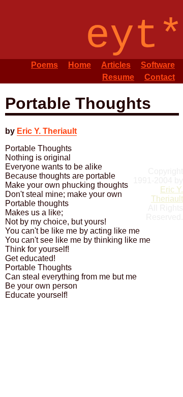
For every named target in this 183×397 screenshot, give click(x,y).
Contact (159, 77)
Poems (44, 65)
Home (79, 65)
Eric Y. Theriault (47, 131)
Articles (116, 65)
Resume (118, 77)
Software (158, 65)
